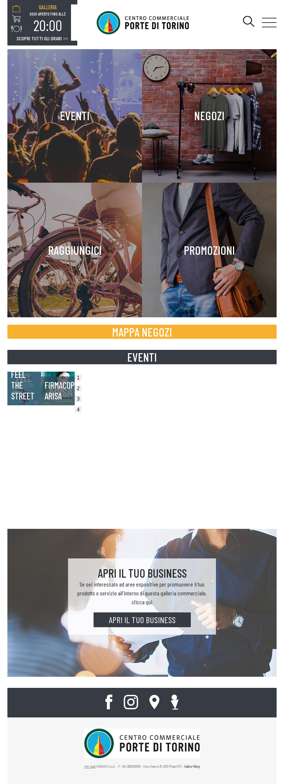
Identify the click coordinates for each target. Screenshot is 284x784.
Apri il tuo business (142, 619)
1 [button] (78, 378)
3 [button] (78, 399)
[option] (48, 19)
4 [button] (78, 409)
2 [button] (78, 388)
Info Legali (90, 766)
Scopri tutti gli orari (42, 38)
